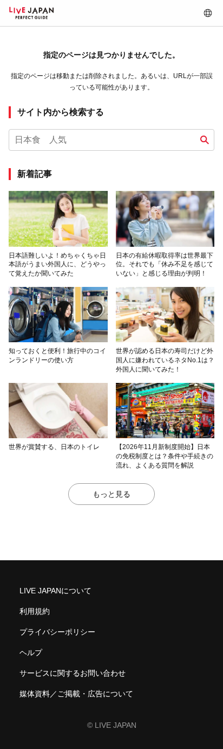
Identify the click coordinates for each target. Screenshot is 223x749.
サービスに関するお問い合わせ (72, 673)
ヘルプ (30, 652)
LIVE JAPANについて (55, 590)
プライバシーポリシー (57, 632)
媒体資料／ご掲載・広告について (76, 693)
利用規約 (34, 611)
